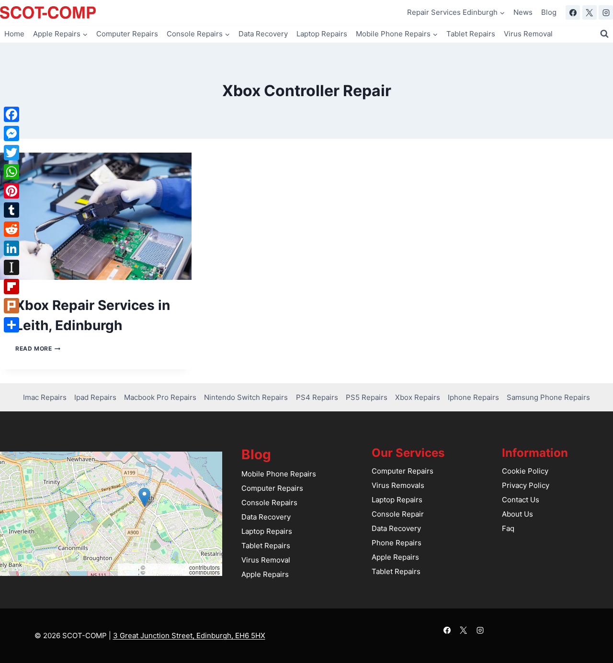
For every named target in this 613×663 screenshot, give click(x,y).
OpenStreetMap (167, 567)
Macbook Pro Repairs (160, 397)
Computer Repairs (127, 33)
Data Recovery (263, 33)
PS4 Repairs (317, 397)
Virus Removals (398, 485)
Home (14, 33)
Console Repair (398, 514)
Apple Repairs (265, 574)
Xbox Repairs (417, 397)
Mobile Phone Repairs (278, 473)
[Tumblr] (11, 210)
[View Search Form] (604, 34)
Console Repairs (269, 502)
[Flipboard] (11, 286)
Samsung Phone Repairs (548, 397)
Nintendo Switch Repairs (246, 397)
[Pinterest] (11, 190)
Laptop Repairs (321, 33)
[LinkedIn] (11, 248)
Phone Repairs (396, 542)
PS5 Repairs (366, 397)
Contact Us (520, 499)
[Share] (11, 324)
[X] (589, 12)
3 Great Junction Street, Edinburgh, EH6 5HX (189, 635)
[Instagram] (606, 12)
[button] (144, 497)
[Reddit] (11, 229)
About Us (517, 514)
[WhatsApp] (11, 171)
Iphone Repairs (473, 397)
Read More (37, 348)
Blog (548, 12)
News (523, 12)
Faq (508, 528)
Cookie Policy (525, 470)
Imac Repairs (45, 397)
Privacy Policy (525, 485)
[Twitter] (11, 152)
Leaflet (129, 567)
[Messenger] (11, 133)
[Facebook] (573, 12)
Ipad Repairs (95, 397)
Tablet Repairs (470, 33)
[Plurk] (11, 305)
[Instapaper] (11, 267)
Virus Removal (528, 33)
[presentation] (96, 216)
